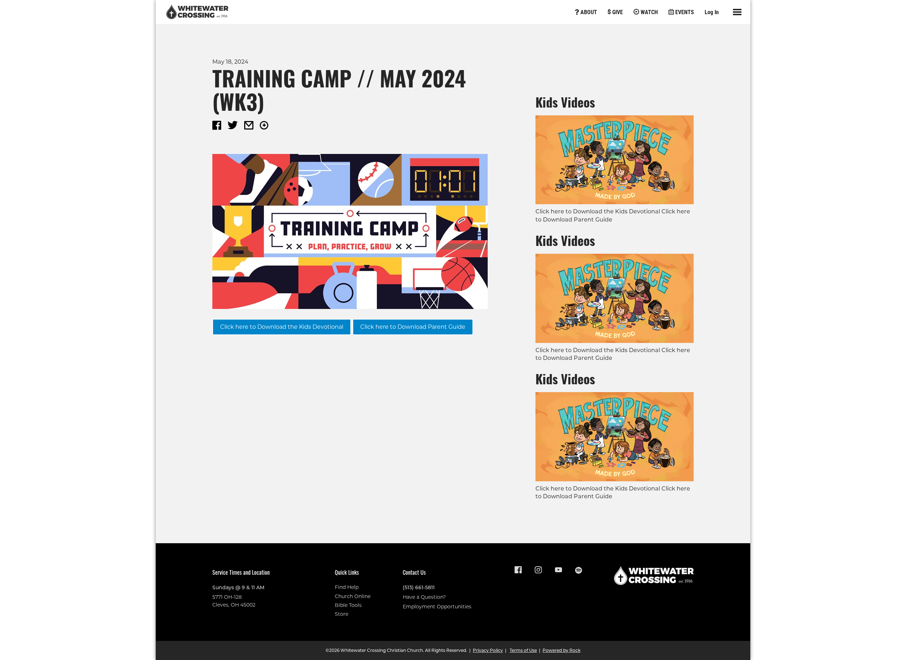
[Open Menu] (737, 12)
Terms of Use (523, 650)
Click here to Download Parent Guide (412, 326)
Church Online (353, 596)
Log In (712, 12)
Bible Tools (348, 605)
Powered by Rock (561, 650)
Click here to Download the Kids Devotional (281, 326)
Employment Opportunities (437, 606)
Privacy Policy (488, 650)
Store (341, 614)
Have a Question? (424, 597)
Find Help (347, 587)
